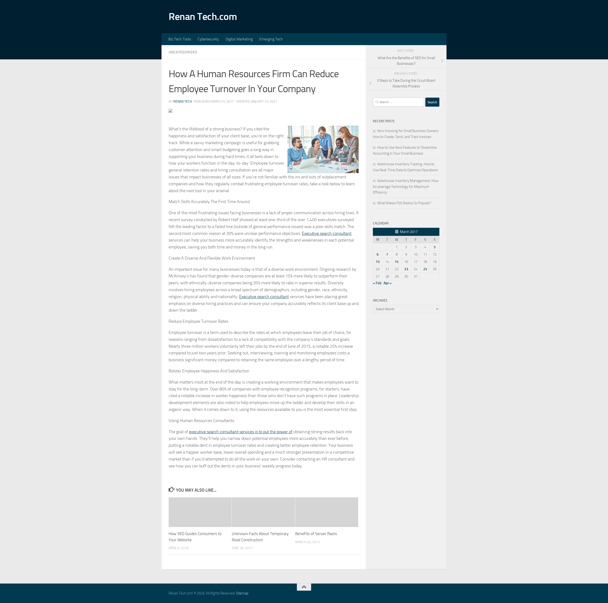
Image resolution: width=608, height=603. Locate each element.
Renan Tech (182, 102)
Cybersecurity (208, 39)
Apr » (388, 283)
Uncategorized (183, 52)
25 (425, 269)
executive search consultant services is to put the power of (240, 431)
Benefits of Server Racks (316, 533)
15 (397, 262)
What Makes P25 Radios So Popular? (404, 203)
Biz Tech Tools (179, 39)
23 (406, 269)
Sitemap (242, 593)
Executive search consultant (327, 233)
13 (378, 262)
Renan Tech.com (203, 17)
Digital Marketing (239, 39)
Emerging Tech (271, 39)
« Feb (377, 283)
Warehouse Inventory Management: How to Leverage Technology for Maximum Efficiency (405, 187)
